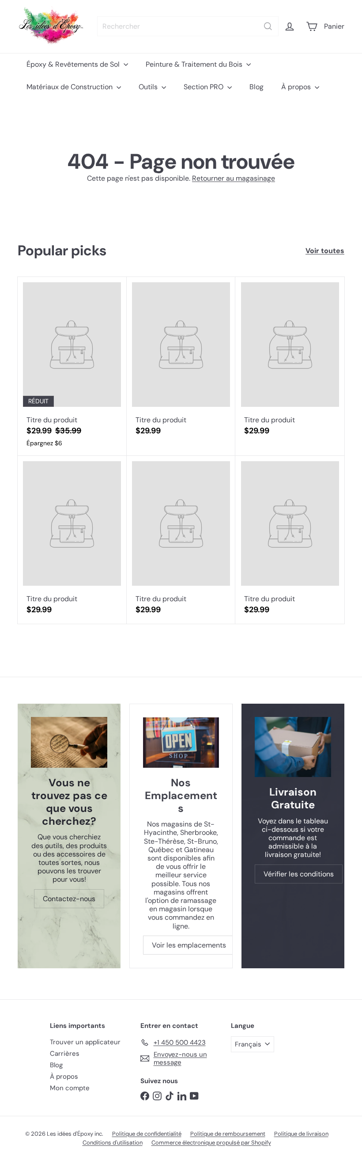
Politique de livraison (301, 1133)
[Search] (268, 26)
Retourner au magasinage (233, 178)
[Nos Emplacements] (181, 742)
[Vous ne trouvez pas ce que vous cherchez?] (69, 742)
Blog (256, 86)
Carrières (64, 1053)
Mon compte (70, 1088)
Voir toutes (324, 250)
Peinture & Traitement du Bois (195, 64)
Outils (149, 86)
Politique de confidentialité (146, 1133)
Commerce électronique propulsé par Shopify (211, 1142)
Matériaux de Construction (70, 86)
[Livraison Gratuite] (293, 747)
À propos (297, 86)
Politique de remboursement (227, 1133)
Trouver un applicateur (85, 1042)
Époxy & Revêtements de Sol (73, 64)
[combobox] (188, 26)
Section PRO (204, 86)
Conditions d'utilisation (113, 1142)
